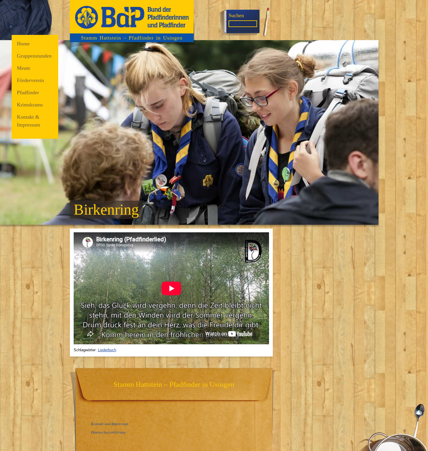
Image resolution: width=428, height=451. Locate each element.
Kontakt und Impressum (109, 423)
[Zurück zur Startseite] (132, 16)
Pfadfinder (28, 92)
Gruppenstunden (34, 56)
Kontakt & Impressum (28, 121)
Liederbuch (107, 350)
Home (23, 44)
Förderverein (30, 80)
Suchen (236, 15)
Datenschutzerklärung (108, 432)
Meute (23, 68)
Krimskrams (30, 105)
